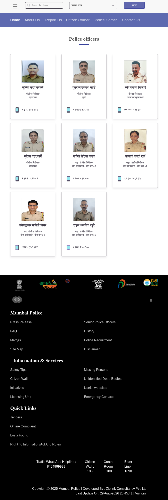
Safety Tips (18, 369)
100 (109, 471)
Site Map (16, 349)
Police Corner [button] (106, 20)
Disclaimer (92, 349)
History (89, 331)
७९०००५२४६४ (132, 109)
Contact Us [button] (131, 20)
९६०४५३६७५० (81, 178)
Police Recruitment (98, 340)
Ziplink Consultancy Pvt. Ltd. (126, 488)
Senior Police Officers (100, 322)
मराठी (134, 5)
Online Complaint (23, 426)
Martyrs (15, 340)
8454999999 (56, 466)
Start (145, 300)
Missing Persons (96, 369)
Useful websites (95, 388)
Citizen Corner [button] (78, 20)
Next (19, 299)
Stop (151, 300)
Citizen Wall (19, 378)
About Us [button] (32, 20)
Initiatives (17, 388)
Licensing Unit (20, 397)
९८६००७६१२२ (132, 178)
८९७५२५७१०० (81, 247)
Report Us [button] (53, 20)
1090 (128, 471)
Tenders (16, 417)
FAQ (13, 331)
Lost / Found (19, 435)
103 (90, 471)
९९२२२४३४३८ (30, 109)
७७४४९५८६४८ (30, 247)
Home (15, 20)
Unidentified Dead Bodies (102, 378)
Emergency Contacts (99, 397)
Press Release (21, 322)
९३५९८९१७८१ (30, 178)
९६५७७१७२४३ (81, 109)
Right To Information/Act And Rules (35, 444)
